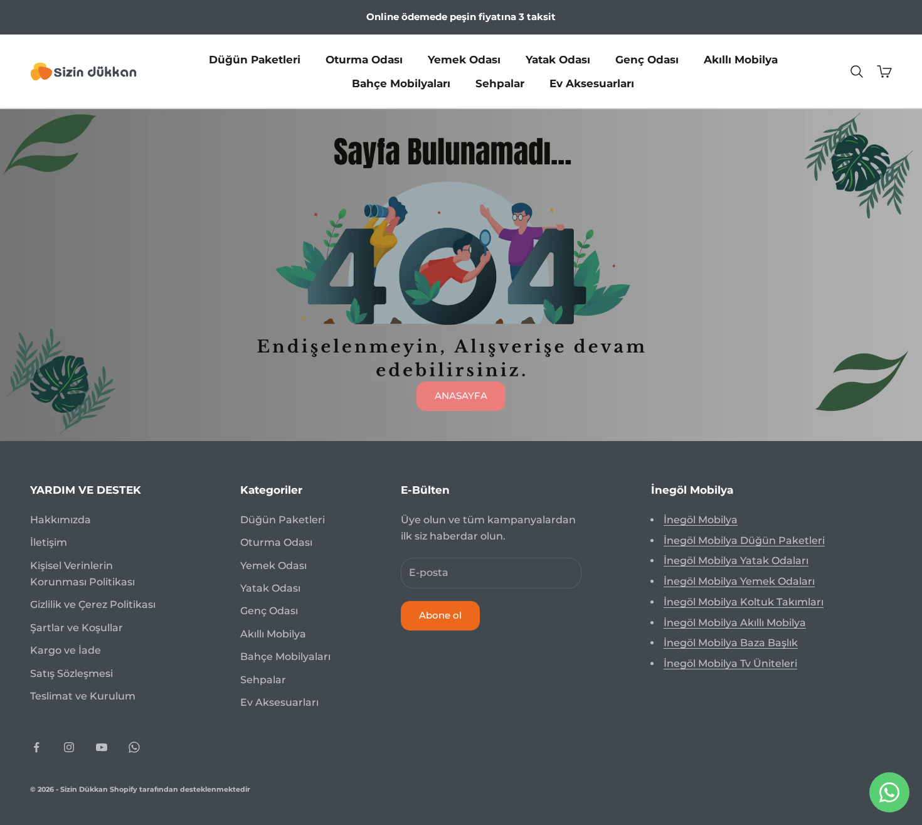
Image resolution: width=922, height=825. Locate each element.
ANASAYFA (461, 396)
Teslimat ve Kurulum (82, 696)
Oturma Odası (364, 59)
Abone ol (440, 615)
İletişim (48, 542)
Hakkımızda (60, 520)
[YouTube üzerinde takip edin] (101, 747)
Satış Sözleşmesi (71, 673)
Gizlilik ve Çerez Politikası (93, 604)
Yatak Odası (558, 59)
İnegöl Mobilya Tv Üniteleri (730, 663)
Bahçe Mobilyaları (401, 83)
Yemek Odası (464, 59)
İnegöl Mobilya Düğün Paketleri (744, 540)
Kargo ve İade (65, 650)
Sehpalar (499, 83)
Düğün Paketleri (254, 59)
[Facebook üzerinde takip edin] (36, 747)
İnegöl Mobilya (701, 520)
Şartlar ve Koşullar (76, 628)
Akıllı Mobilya (741, 59)
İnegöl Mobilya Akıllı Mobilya (735, 623)
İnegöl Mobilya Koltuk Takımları (744, 602)
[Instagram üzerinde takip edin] (69, 747)
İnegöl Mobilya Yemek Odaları (739, 581)
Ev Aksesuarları (591, 83)
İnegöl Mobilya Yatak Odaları (736, 561)
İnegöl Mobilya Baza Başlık (731, 643)
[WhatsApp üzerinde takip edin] (134, 747)
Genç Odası (647, 59)
